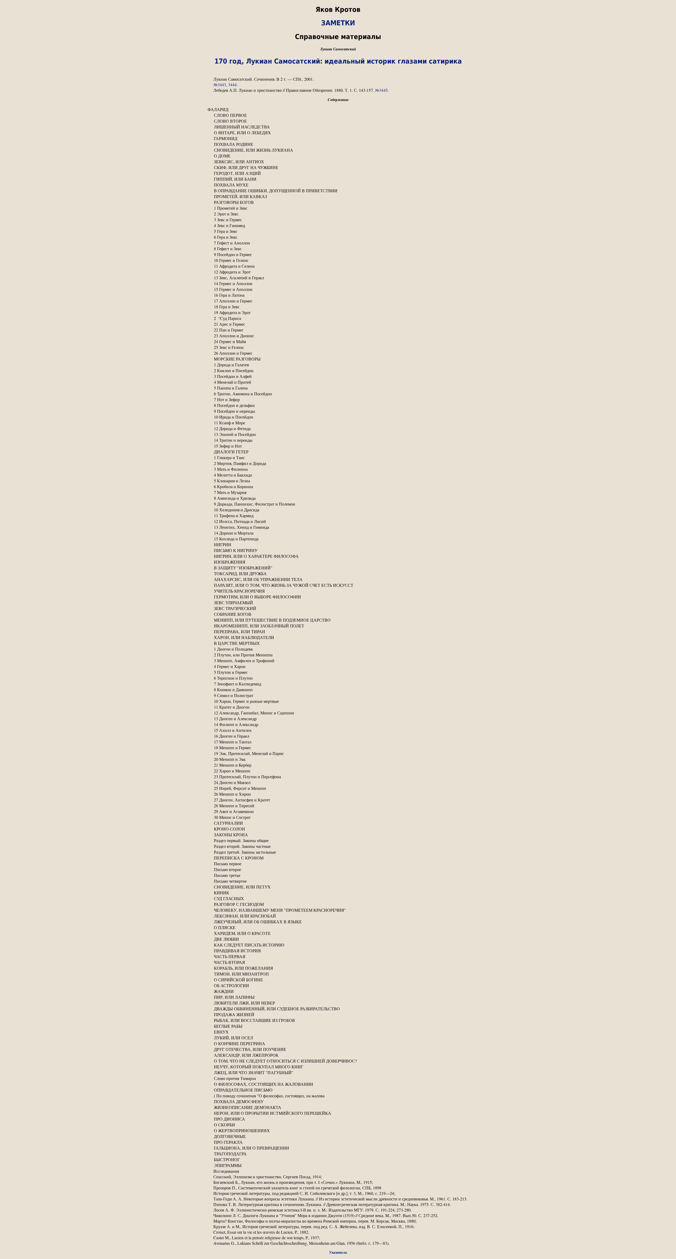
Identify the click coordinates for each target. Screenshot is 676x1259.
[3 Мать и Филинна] (338, 469)
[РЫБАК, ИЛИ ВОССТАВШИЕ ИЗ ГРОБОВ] (338, 1020)
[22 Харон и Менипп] (338, 771)
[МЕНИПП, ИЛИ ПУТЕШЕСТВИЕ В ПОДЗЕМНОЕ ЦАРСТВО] (338, 620)
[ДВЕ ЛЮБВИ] (338, 939)
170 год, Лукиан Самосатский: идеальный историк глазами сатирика (338, 61)
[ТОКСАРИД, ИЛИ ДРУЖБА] (338, 573)
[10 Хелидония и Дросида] (338, 510)
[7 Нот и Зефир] (338, 399)
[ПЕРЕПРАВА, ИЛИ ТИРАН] (338, 632)
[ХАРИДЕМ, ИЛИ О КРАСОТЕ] (338, 933)
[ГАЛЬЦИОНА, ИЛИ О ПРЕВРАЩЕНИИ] (338, 1148)
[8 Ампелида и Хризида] (338, 498)
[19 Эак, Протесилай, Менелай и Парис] (338, 753)
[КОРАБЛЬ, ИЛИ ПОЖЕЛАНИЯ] (338, 968)
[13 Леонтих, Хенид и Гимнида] (338, 527)
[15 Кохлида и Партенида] (338, 539)
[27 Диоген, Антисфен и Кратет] (338, 800)
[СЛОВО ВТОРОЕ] (338, 121)
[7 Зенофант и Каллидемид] (338, 684)
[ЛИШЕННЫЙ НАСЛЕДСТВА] (338, 127)
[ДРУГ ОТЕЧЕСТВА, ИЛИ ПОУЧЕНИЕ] (338, 1049)
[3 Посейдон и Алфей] (338, 376)
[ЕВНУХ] (338, 1032)
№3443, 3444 (225, 84)
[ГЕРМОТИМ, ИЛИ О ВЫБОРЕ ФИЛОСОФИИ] (338, 597)
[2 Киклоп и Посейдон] (338, 370)
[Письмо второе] (338, 869)
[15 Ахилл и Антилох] (338, 730)
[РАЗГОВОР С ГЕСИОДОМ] (338, 904)
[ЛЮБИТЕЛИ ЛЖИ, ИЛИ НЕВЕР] (338, 1003)
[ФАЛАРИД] (338, 109)
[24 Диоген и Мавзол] (338, 782)
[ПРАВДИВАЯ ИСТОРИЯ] (338, 951)
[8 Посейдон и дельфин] (338, 405)
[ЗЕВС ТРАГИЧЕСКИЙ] (338, 608)
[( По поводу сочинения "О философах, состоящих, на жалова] (338, 1096)
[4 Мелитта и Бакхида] (338, 475)
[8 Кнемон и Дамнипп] (338, 690)
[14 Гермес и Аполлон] (338, 283)
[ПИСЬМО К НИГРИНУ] (338, 550)
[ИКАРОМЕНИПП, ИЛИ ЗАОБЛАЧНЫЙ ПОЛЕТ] (338, 626)
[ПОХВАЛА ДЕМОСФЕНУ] (338, 1101)
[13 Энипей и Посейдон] (338, 434)
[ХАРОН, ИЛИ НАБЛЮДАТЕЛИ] (338, 637)
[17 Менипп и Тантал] (338, 742)
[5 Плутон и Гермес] (338, 672)
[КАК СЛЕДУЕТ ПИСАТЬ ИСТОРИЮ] (338, 945)
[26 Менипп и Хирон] (338, 794)
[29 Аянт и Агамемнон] (338, 811)
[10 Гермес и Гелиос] (338, 260)
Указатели (338, 1252)
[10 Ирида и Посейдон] (338, 417)
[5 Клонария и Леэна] (338, 481)
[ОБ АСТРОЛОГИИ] (338, 985)
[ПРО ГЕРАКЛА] (338, 1142)
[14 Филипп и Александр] (338, 724)
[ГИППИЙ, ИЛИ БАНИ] (338, 179)
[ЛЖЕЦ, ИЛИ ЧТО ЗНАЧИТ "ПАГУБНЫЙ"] (338, 1072)
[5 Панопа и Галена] (338, 388)
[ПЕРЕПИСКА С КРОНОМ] (338, 858)
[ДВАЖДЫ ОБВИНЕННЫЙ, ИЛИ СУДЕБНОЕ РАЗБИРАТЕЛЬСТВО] (338, 1009)
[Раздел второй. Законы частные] (338, 846)
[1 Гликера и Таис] (338, 457)
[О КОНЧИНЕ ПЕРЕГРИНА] (338, 1043)
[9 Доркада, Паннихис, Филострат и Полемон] (338, 504)
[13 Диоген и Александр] (338, 719)
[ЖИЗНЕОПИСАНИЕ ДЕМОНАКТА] (338, 1107)
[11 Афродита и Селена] (338, 266)
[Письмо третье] (338, 875)
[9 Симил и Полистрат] (338, 695)
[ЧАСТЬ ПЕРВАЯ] (338, 956)
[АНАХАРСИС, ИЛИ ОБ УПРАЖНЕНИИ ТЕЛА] (338, 579)
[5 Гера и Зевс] (338, 231)
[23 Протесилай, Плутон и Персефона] (338, 777)
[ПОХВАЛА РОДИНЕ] (338, 144)
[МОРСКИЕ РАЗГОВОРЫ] (338, 359)
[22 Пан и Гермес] (338, 330)
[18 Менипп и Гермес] (338, 748)
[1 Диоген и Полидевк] (338, 649)
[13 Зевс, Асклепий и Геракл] (338, 278)
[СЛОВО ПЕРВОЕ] (338, 115)
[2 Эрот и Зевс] (338, 214)
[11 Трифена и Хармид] (338, 515)
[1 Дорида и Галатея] (338, 365)
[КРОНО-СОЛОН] (338, 829)
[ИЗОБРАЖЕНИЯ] (338, 562)
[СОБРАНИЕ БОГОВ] (338, 614)
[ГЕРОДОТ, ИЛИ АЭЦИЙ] (338, 173)
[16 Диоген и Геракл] (338, 736)
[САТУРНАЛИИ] (338, 823)
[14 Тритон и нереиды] (338, 440)
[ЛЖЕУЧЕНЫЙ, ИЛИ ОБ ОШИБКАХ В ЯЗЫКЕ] (338, 922)
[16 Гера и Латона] (338, 295)
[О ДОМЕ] (338, 156)
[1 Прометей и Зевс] (338, 208)
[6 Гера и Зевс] (338, 237)
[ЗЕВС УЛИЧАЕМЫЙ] (338, 603)
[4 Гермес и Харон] (338, 666)
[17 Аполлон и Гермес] (338, 301)
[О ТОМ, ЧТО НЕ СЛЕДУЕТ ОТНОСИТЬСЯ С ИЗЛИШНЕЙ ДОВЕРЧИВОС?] (338, 1061)
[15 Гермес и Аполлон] (338, 289)
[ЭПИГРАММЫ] (338, 1165)
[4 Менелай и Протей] (338, 382)
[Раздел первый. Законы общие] (338, 840)
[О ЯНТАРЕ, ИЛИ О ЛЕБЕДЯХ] (338, 133)
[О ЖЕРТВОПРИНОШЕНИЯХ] (338, 1130)
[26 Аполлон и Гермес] (338, 353)
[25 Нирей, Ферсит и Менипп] (338, 788)
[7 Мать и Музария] (338, 492)
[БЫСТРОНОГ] (338, 1159)
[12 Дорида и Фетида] (338, 428)
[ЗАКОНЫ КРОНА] (338, 835)
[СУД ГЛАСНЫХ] (338, 898)
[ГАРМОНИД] (338, 138)
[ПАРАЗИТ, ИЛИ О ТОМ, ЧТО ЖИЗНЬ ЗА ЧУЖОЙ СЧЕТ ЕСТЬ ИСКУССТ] (338, 585)
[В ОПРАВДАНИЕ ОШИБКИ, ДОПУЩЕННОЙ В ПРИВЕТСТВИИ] (338, 191)
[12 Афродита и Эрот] (338, 272)
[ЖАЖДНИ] (338, 991)
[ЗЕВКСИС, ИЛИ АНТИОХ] (338, 162)
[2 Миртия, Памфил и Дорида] (338, 463)
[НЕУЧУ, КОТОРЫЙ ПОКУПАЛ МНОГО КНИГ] (338, 1067)
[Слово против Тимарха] (338, 1078)
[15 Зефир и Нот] (338, 446)
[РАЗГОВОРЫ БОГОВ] (338, 202)
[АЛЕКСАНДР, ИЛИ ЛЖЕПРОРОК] (338, 1055)
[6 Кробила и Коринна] (338, 486)
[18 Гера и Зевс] (338, 307)
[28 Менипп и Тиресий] (338, 806)
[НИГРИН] (338, 544)
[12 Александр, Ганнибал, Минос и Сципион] (338, 713)
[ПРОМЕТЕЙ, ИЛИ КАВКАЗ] (338, 196)
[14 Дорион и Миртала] (338, 533)
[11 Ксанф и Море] (338, 423)
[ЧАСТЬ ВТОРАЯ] (338, 962)
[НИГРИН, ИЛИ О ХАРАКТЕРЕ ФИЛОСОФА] (338, 556)
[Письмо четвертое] (338, 881)
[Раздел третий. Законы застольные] (338, 852)
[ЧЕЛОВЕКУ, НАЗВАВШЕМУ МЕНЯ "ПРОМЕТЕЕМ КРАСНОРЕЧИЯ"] (338, 910)
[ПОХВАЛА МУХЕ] (338, 185)
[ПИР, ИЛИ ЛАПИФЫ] (338, 997)
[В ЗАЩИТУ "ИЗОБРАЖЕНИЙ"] (338, 568)
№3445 (381, 90)
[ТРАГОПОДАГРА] (338, 1154)
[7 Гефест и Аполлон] (338, 243)
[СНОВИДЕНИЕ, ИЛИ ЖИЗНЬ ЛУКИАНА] (338, 150)
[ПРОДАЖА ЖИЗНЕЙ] (338, 1014)
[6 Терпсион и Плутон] (338, 678)
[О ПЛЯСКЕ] (338, 927)
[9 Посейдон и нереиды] (338, 411)
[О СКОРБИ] (338, 1125)
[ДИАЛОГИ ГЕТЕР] (338, 452)
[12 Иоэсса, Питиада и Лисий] (338, 521)
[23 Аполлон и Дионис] (338, 336)
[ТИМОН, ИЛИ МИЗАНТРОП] (338, 974)
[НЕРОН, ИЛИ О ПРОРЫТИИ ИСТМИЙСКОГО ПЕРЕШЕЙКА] (338, 1113)
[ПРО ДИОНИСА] (338, 1119)
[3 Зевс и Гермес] (338, 220)
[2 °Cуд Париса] (338, 318)
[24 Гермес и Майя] (338, 341)
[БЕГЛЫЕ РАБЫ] (338, 1026)
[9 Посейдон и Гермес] (338, 254)
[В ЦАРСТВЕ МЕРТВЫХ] (338, 643)
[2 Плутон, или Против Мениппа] (338, 655)
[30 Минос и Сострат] (338, 817)
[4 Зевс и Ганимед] (338, 225)
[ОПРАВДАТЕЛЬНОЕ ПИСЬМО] (338, 1090)
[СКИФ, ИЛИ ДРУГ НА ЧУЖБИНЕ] (338, 167)
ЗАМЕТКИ (338, 23)
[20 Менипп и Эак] (338, 759)
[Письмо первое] (338, 864)
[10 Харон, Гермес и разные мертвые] (338, 701)
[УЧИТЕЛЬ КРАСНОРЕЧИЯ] (338, 591)
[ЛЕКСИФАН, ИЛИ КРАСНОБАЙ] (338, 916)
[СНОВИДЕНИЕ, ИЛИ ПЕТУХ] (338, 887)
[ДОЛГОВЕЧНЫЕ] (338, 1136)
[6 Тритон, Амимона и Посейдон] (338, 394)
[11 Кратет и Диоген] (338, 707)
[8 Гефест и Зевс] (338, 249)
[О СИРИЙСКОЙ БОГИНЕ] (338, 980)
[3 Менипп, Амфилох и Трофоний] (338, 661)
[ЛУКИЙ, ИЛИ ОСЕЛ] (338, 1038)
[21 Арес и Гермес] (338, 324)
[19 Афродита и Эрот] (338, 312)
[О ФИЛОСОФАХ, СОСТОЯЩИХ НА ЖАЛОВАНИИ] (338, 1084)
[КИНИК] (338, 893)
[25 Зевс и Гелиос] (338, 347)
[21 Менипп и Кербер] (338, 765)
